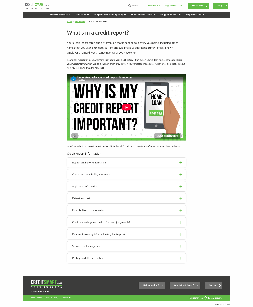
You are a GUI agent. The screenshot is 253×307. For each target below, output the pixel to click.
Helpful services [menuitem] (193, 14)
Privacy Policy (52, 297)
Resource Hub (154, 5)
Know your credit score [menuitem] (141, 14)
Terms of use (36, 297)
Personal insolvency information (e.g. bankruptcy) (98, 234)
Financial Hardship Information (88, 210)
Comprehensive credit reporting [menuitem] (108, 14)
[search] (135, 6)
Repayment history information (89, 163)
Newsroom (197, 6)
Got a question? (151, 285)
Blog (219, 6)
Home (69, 21)
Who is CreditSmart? (184, 285)
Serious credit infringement (86, 246)
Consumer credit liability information (91, 174)
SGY (228, 304)
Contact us (66, 297)
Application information (84, 186)
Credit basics (80, 21)
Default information (82, 198)
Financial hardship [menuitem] (58, 14)
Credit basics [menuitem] (80, 14)
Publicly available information (87, 258)
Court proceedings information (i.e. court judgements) (101, 222)
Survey (212, 285)
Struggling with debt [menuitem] (169, 14)
